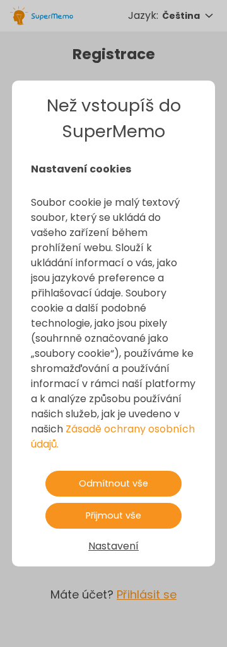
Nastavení (113, 546)
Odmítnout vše (113, 483)
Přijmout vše (113, 515)
